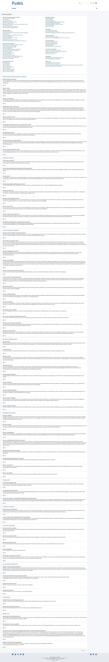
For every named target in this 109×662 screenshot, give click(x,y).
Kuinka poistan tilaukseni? (50, 53)
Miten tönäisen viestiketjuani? (8, 58)
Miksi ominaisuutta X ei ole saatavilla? (53, 63)
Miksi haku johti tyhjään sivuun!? (51, 44)
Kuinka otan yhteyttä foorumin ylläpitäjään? (53, 66)
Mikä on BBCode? (6, 62)
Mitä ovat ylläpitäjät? (49, 18)
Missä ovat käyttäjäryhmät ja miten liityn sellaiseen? (55, 21)
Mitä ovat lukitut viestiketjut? (8, 70)
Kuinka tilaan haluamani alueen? (51, 52)
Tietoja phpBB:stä (14, 618)
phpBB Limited (47, 617)
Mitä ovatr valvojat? (49, 19)
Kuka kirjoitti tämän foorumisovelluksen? (53, 62)
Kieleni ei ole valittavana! (7, 36)
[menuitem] (96, 3)
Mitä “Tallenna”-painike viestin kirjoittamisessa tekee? (13, 56)
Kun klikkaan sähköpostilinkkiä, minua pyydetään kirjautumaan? (14, 40)
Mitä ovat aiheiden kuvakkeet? (8, 71)
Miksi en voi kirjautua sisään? (8, 23)
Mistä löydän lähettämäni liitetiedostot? (53, 58)
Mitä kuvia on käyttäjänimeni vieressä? (10, 37)
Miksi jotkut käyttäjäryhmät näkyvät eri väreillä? (54, 24)
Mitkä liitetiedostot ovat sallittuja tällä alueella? (54, 57)
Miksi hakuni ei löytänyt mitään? (51, 42)
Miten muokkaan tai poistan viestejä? (10, 45)
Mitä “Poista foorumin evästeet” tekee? (10, 27)
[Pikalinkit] (97, 8)
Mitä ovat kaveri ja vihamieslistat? (52, 36)
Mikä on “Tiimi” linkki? (50, 26)
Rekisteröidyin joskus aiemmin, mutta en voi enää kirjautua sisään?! (15, 24)
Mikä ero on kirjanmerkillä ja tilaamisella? (53, 50)
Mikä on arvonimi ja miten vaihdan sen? (10, 39)
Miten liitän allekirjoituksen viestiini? (9, 47)
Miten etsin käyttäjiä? (49, 45)
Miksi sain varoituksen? (7, 53)
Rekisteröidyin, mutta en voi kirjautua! (10, 21)
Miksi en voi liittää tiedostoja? (8, 52)
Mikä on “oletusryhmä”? (50, 25)
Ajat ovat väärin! (6, 33)
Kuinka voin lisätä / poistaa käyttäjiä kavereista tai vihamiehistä (57, 37)
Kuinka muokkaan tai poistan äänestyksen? (11, 50)
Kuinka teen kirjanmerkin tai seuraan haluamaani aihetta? (56, 51)
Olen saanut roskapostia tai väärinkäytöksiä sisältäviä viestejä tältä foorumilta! (60, 32)
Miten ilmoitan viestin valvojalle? (9, 55)
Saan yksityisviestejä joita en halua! (52, 31)
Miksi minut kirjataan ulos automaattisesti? (11, 26)
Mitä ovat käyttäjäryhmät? (50, 20)
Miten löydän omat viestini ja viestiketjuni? (53, 46)
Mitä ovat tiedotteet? (7, 68)
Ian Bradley (57, 657)
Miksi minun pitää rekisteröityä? (9, 18)
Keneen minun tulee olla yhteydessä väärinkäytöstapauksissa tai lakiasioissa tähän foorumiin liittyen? (64, 65)
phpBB (28, 193)
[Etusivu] (17, 3)
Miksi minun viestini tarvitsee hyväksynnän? (11, 57)
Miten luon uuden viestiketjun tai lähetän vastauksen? (13, 44)
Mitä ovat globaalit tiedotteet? (8, 67)
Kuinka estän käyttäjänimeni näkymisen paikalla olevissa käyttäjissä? (15, 32)
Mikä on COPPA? (6, 19)
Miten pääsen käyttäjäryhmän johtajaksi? (53, 23)
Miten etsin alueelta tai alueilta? (51, 41)
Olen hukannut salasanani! (8, 25)
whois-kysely (5, 633)
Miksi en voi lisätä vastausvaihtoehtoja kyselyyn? (12, 49)
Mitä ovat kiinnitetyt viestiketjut (9, 69)
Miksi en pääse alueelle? (7, 51)
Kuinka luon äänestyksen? (7, 48)
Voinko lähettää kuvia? (7, 65)
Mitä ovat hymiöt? (6, 64)
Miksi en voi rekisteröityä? (7, 20)
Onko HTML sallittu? (6, 63)
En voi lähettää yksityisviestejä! (51, 30)
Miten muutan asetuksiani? (8, 31)
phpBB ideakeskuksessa (51, 625)
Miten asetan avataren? (7, 38)
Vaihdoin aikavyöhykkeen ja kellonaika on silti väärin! (12, 35)
